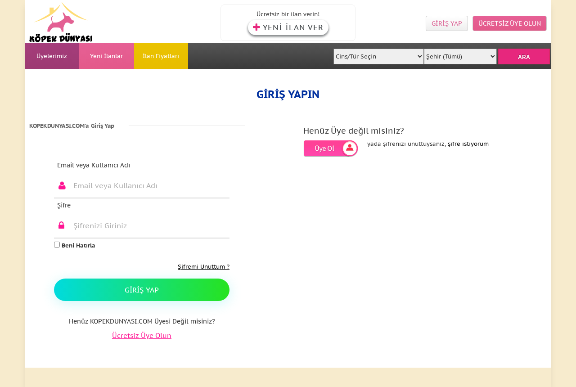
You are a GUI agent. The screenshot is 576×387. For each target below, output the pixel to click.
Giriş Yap (142, 289)
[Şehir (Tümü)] (460, 53)
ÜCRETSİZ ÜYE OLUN (509, 23)
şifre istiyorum (468, 144)
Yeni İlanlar (106, 56)
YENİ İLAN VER (293, 27)
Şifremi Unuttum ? (204, 266)
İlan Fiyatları (161, 56)
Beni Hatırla (77, 245)
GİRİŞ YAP (447, 23)
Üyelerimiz (51, 56)
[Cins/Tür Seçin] (378, 53)
